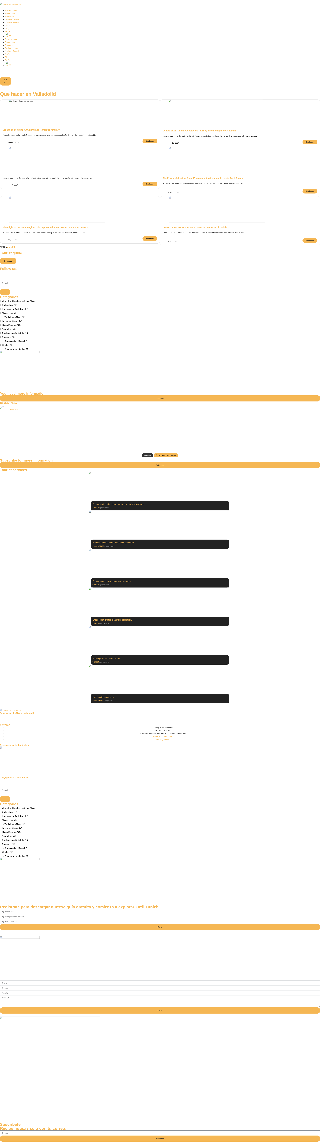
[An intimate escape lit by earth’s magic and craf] (267, 430)
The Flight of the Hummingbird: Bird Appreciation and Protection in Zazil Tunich (45, 227)
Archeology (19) (9, 305)
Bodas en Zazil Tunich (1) (16, 341)
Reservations (11, 10)
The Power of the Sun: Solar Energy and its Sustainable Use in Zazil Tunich (203, 178)
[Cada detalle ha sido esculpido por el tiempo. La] (267, 445)
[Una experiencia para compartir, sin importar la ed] (160, 422)
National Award (12, 22)
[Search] (5, 292)
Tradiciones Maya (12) (14, 317)
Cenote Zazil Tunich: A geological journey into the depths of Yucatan (199, 130)
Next (12, 247)
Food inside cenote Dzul (103, 697)
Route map (10, 13)
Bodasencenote (12, 19)
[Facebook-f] (3, 274)
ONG (7, 25)
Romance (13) (8, 337)
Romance (9, 16)
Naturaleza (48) (9, 329)
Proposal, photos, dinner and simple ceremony (113, 543)
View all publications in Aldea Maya (18, 301)
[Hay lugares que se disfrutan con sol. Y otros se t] (53, 420)
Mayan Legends (9, 313)
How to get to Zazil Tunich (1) (15, 309)
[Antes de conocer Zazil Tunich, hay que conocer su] (53, 446)
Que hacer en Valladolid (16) (15, 333)
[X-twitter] (17, 717)
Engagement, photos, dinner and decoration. (112, 581)
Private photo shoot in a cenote (106, 658)
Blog (7, 28)
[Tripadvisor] (17, 274)
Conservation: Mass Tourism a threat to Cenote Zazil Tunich (195, 227)
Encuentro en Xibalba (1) (16, 349)
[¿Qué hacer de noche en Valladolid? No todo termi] (53, 435)
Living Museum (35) (11, 325)
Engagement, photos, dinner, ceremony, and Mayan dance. (118, 504)
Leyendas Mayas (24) (12, 321)
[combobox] (160, 283)
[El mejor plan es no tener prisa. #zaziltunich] (267, 417)
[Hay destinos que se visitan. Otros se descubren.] (160, 446)
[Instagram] (10, 274)
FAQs (7, 31)
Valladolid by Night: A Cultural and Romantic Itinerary (31, 130)
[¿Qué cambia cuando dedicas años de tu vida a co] (160, 433)
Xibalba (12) (7, 345)
